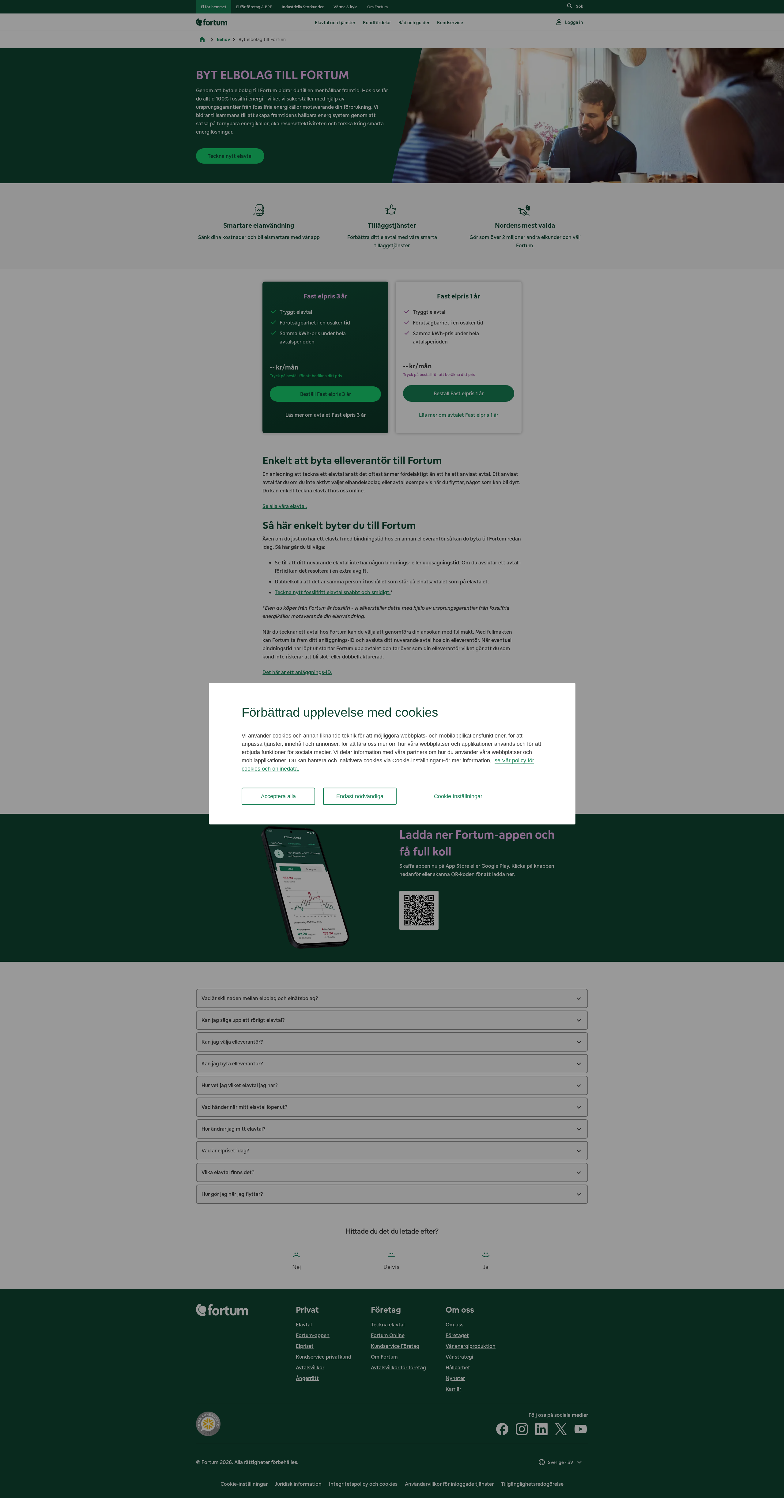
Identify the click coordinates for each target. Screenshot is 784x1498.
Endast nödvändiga (359, 796)
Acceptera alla (278, 796)
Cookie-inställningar (458, 796)
